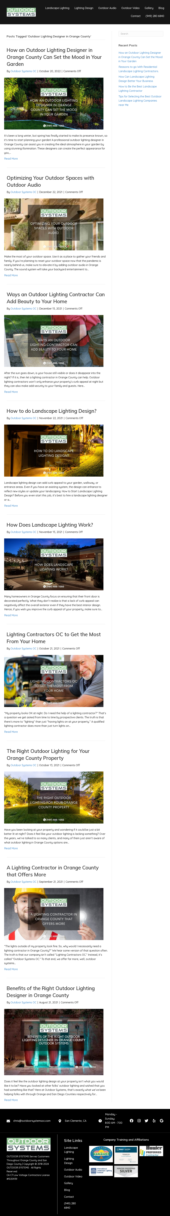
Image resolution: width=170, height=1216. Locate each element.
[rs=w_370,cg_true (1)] (101, 1154)
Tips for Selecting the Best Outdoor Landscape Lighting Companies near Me (140, 101)
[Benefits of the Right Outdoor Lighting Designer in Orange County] (53, 1041)
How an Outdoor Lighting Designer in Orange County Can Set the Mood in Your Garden (54, 57)
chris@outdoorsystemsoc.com (31, 1120)
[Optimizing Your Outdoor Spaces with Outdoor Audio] (53, 224)
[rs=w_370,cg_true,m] (126, 1171)
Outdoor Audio (73, 1169)
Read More (11, 158)
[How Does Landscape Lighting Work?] (53, 564)
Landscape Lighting (71, 1150)
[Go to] (60, 1121)
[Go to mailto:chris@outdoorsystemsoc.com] (8, 1121)
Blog (67, 1190)
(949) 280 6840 (70, 1205)
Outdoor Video (73, 1176)
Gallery (68, 1183)
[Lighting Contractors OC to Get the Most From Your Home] (53, 680)
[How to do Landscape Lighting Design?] (53, 450)
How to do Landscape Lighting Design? (51, 411)
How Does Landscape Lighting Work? (50, 525)
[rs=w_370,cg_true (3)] (151, 1151)
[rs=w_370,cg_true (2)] (126, 1155)
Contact (69, 1196)
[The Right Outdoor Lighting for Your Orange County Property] (53, 797)
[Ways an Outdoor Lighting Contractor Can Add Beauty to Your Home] (53, 340)
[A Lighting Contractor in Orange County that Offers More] (53, 913)
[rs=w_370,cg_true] (101, 1171)
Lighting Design (69, 1161)
